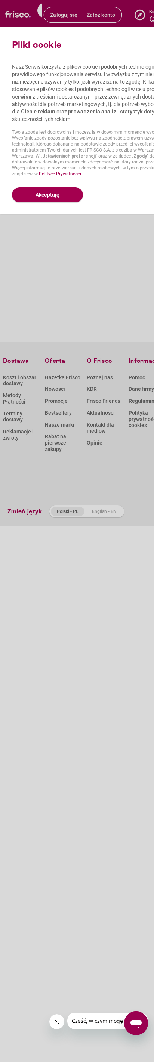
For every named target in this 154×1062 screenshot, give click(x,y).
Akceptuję (47, 195)
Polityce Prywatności (60, 174)
